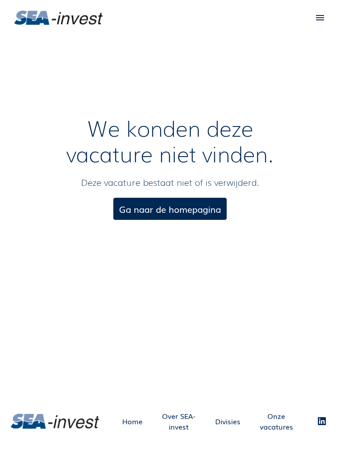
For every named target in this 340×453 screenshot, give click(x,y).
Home (132, 421)
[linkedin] (321, 421)
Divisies (227, 421)
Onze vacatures (276, 421)
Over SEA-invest (178, 421)
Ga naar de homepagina (170, 208)
